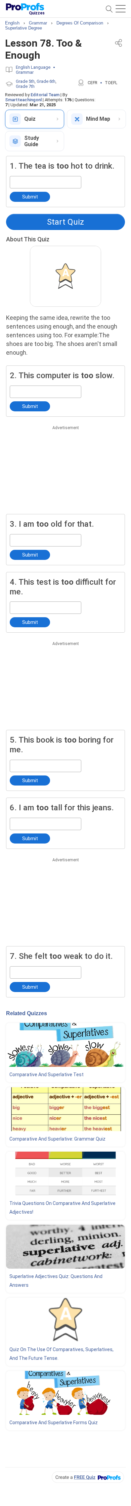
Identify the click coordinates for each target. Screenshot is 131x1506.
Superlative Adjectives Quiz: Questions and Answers (55, 1281)
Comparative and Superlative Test (46, 1074)
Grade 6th (46, 81)
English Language (33, 67)
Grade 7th (25, 86)
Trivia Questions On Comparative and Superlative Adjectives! (62, 1208)
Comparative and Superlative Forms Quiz (53, 1422)
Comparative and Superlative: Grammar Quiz (57, 1139)
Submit (30, 197)
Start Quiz (65, 222)
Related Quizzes (26, 1013)
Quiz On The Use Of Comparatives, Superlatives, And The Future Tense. (61, 1354)
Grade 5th (25, 81)
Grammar (25, 72)
